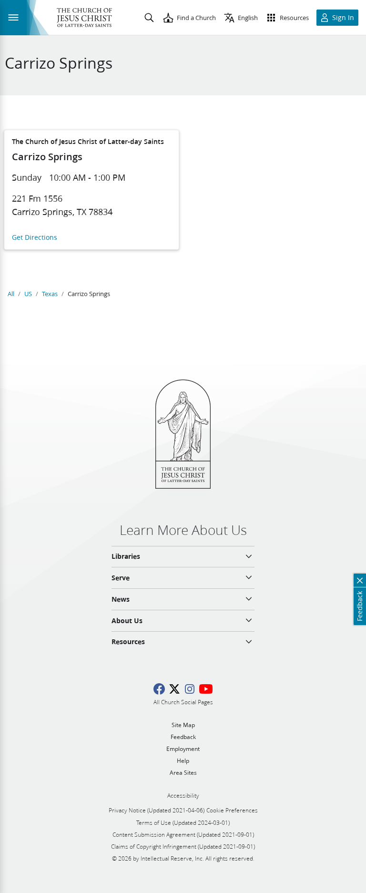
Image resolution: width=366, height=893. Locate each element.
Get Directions (34, 238)
